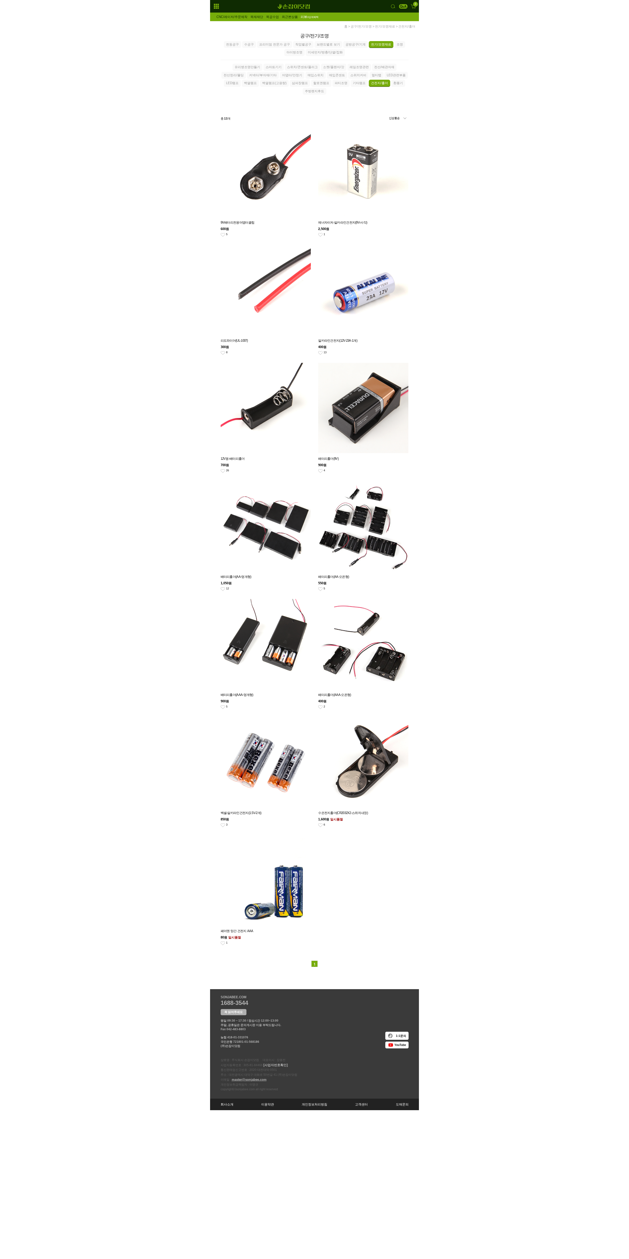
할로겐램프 (321, 83)
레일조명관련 (359, 67)
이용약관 (267, 1104)
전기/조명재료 (385, 26)
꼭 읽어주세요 (233, 1012)
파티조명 (341, 83)
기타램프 (359, 83)
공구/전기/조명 (361, 26)
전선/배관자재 (384, 67)
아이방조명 (294, 52)
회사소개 (227, 1104)
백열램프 (250, 83)
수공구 (249, 44)
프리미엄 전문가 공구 (274, 44)
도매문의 (402, 1104)
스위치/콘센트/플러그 (302, 67)
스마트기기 (274, 67)
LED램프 (232, 83)
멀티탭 (376, 75)
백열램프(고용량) (274, 83)
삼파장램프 (300, 83)
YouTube (400, 1045)
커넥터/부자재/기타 (263, 75)
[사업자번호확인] (275, 1065)
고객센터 (361, 1104)
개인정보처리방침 (314, 1104)
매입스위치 (316, 75)
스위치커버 (358, 75)
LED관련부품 (396, 75)
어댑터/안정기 (292, 75)
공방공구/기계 (355, 44)
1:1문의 (401, 1036)
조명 (400, 44)
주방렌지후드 (314, 91)
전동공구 (232, 44)
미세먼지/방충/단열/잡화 (325, 52)
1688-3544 (234, 1002)
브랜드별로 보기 (328, 44)
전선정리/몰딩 (234, 75)
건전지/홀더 (406, 26)
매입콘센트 (337, 75)
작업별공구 (303, 44)
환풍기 (398, 83)
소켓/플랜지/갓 (333, 67)
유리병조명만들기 (247, 67)
